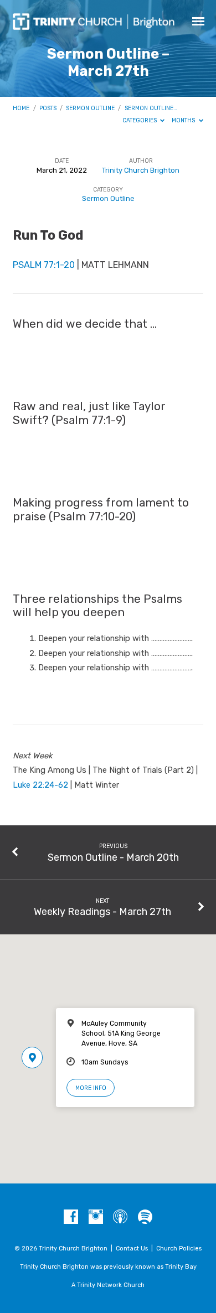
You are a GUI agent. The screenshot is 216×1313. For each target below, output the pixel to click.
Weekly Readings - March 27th (102, 911)
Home (21, 108)
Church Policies (179, 1248)
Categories (140, 120)
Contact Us (132, 1248)
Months (184, 120)
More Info (90, 1088)
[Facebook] (71, 1217)
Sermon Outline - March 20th (113, 857)
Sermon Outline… (151, 108)
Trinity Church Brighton (140, 170)
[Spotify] (145, 1217)
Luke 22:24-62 (40, 785)
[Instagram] (96, 1217)
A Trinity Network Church (108, 1285)
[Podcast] (120, 1217)
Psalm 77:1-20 (44, 265)
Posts (47, 108)
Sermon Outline (90, 108)
